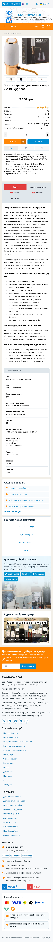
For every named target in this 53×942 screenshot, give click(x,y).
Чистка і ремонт (10, 759)
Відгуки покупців (26, 534)
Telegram (39, 574)
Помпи (6, 767)
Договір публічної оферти (14, 801)
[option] (11, 79)
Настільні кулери (10, 733)
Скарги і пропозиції (11, 835)
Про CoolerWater (10, 831)
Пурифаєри (8, 754)
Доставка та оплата (12, 796)
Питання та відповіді (12, 809)
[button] (11, 148)
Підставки (7, 776)
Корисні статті (9, 822)
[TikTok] (26, 721)
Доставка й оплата (26, 542)
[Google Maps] (21, 721)
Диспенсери (8, 771)
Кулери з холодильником (14, 750)
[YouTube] (15, 721)
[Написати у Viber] (23, 4)
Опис (15, 187)
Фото (16, 192)
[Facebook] (9, 721)
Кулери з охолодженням (14, 746)
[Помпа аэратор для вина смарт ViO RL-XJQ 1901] (21, 79)
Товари (12, 26)
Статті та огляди (26, 526)
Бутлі (5, 780)
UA (44, 4)
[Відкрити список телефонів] (48, 26)
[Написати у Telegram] (27, 4)
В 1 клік (38, 141)
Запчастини (8, 763)
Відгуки (39, 192)
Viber (27, 574)
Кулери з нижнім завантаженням (17, 741)
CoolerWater (29, 16)
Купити (12, 141)
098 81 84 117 (13, 574)
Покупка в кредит (11, 813)
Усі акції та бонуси (12, 511)
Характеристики (38, 187)
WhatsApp (12, 579)
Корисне (15, 198)
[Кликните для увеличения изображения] (26, 57)
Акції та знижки (10, 818)
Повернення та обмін (12, 805)
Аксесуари (7, 784)
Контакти (27, 550)
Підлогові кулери (10, 737)
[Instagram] (4, 721)
